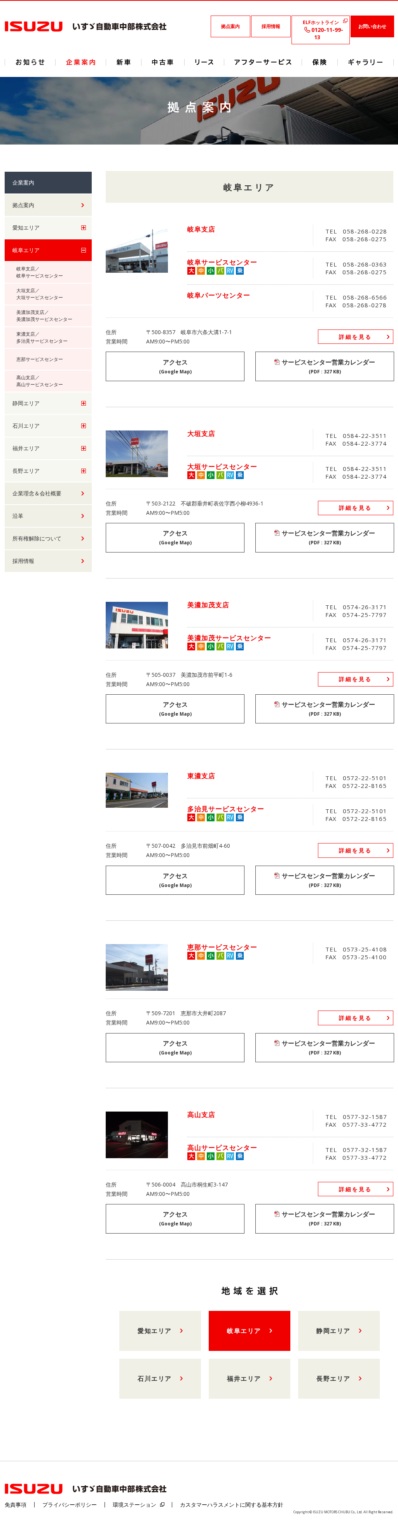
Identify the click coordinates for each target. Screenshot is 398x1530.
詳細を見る (355, 336)
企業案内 (80, 62)
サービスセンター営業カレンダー (328, 366)
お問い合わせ (372, 26)
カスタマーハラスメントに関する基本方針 (231, 1504)
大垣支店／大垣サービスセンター (39, 294)
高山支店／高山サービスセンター (39, 381)
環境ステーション (134, 1504)
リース (204, 62)
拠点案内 (230, 26)
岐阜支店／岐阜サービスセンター (39, 272)
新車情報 (124, 62)
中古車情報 (163, 62)
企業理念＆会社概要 (36, 493)
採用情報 (271, 26)
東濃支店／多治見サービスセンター (42, 337)
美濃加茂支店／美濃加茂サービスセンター (44, 315)
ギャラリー (365, 62)
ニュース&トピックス (30, 62)
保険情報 (319, 62)
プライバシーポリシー (69, 1504)
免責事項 (15, 1504)
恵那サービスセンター (39, 359)
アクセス (175, 366)
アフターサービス (263, 62)
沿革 (17, 515)
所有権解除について (36, 538)
